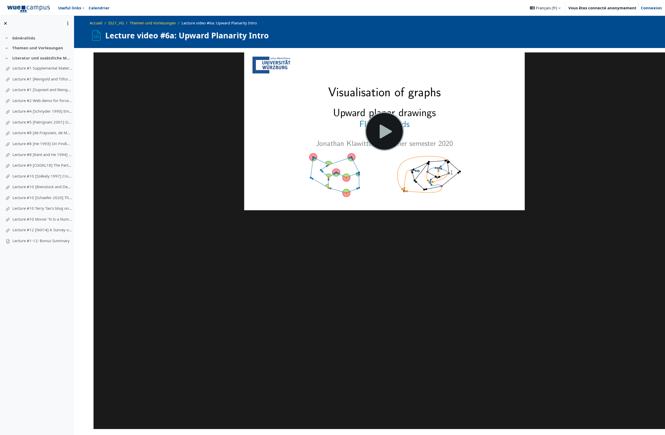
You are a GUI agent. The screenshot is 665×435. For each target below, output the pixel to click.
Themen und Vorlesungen (37, 47)
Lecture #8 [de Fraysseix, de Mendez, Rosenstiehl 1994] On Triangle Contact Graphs (42, 132)
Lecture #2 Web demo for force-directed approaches (42, 100)
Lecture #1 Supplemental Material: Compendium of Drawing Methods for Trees (42, 68)
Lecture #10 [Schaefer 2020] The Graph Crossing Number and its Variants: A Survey (42, 197)
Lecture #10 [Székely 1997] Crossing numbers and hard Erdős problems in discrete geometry (42, 176)
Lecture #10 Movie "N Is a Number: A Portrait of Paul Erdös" (42, 219)
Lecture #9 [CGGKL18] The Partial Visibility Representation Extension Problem (42, 165)
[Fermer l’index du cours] (5, 23)
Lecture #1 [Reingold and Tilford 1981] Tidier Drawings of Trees (42, 78)
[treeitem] (37, 38)
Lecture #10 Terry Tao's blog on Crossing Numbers (42, 208)
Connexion (651, 7)
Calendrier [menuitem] (99, 7)
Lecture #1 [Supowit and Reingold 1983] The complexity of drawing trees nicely (42, 89)
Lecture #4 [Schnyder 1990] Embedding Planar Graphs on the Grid (42, 111)
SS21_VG (116, 22)
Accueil (96, 22)
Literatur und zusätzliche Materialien (42, 57)
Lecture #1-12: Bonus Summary (41, 240)
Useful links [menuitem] (69, 7)
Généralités (23, 37)
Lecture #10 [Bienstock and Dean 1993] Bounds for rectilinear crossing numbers (42, 186)
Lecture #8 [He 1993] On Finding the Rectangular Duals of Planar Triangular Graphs (42, 143)
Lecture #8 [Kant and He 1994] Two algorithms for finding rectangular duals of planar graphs (42, 154)
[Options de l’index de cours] (68, 23)
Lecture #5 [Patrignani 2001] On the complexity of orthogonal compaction (42, 122)
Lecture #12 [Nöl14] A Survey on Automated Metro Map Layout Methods (42, 229)
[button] (545, 8)
